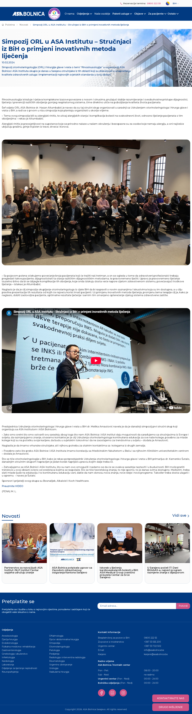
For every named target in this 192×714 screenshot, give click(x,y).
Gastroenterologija (11, 650)
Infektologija (8, 657)
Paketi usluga (120, 13)
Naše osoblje (102, 13)
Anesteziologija (10, 635)
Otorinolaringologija (59, 646)
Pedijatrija (54, 653)
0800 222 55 (154, 3)
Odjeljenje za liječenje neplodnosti (19, 668)
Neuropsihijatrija (10, 671)
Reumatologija (57, 661)
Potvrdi (183, 605)
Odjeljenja (83, 13)
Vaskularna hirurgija (59, 671)
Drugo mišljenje (171, 707)
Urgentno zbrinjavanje (60, 664)
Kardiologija (8, 661)
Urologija (53, 668)
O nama (69, 13)
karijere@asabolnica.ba (156, 654)
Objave (138, 13)
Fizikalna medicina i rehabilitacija (19, 646)
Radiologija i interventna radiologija (67, 657)
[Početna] (36, 14)
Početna (10, 24)
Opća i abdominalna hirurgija (64, 639)
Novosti (24, 24)
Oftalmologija (56, 635)
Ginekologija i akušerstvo (15, 653)
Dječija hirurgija (10, 639)
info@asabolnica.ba (154, 650)
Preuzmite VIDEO (12, 486)
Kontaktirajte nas (170, 698)
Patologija (54, 650)
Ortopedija (54, 643)
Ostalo (172, 13)
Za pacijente (156, 13)
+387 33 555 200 (152, 641)
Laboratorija (8, 664)
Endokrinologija (10, 643)
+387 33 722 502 (152, 646)
